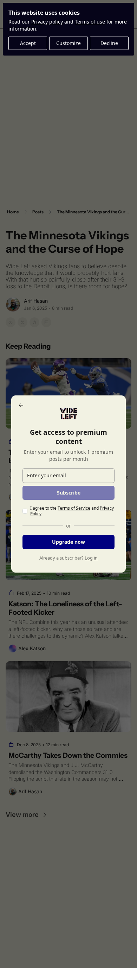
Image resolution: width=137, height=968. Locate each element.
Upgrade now (68, 541)
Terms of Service (74, 508)
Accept (28, 43)
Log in (91, 558)
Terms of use (90, 21)
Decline (109, 43)
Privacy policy (47, 21)
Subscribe (68, 492)
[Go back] (21, 405)
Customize (68, 43)
